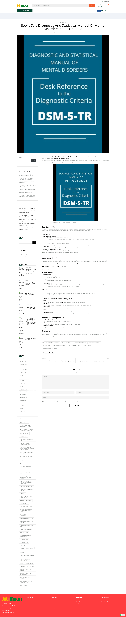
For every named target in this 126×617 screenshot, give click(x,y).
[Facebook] (46, 352)
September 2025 (23, 369)
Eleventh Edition (23, 503)
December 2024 (23, 389)
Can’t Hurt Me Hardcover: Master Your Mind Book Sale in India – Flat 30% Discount (27, 448)
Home (18, 16)
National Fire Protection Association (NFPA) (25, 536)
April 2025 (22, 383)
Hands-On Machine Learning (26, 518)
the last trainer (23, 585)
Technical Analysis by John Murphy (26, 570)
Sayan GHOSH (22, 223)
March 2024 (22, 411)
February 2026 (23, 358)
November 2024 (23, 392)
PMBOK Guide (23, 545)
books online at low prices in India (26, 440)
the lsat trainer (62, 263)
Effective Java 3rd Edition (25, 500)
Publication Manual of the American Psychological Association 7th (26, 559)
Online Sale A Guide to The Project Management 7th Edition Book (31, 271)
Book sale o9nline (24, 433)
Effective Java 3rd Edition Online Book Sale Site (29, 295)
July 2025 (22, 375)
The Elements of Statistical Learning (26, 578)
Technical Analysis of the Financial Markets (26, 574)
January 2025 (23, 386)
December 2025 (23, 364)
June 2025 (22, 378)
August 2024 (23, 400)
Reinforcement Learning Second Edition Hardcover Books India (31, 308)
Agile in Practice (23, 422)
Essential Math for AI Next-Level (27, 506)
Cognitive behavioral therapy (26, 460)
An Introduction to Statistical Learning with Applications (26, 430)
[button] (107, 5)
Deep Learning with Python (26, 486)
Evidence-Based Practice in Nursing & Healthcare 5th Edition (26, 510)
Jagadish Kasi (22, 211)
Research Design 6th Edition (26, 563)
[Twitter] (49, 352)
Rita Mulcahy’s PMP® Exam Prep (27, 566)
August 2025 (23, 372)
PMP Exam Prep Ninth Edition (26, 548)
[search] (92, 5)
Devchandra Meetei (23, 215)
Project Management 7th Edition (27, 555)
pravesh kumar (59, 32)
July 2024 (22, 403)
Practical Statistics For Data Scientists (26, 551)
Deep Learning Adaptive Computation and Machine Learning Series (26, 482)
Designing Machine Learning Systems (26, 490)
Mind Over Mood (24, 532)
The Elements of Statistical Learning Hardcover (26, 582)
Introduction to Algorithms (26, 529)
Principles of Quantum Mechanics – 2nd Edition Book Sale (30, 340)
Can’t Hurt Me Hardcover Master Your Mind (27, 453)
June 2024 (22, 405)
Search (20, 157)
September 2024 (23, 397)
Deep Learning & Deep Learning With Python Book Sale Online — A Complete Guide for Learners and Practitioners (31, 322)
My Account (106, 1)
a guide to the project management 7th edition (25, 426)
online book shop (24, 539)
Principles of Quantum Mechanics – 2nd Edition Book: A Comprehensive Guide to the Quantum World (27, 197)
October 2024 (23, 394)
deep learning (23, 463)
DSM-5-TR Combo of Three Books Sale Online (26, 497)
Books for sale (23, 436)
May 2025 (22, 380)
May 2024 (22, 408)
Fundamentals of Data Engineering (25, 515)
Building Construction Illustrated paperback (25, 444)
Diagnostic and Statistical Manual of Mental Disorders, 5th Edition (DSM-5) (60, 156)
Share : (43, 352)
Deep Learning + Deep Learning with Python (27, 472)
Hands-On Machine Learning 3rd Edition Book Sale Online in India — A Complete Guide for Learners (27, 191)
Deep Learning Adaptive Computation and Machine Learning (26, 477)
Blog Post (23, 16)
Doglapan (22, 493)
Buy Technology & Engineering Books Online (30, 283)
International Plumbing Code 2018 (26, 526)
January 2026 (23, 361)
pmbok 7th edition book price (73, 263)
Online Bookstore (24, 542)
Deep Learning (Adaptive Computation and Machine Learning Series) (26, 468)
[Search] (34, 242)
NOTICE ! (99, 10)
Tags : (43, 342)
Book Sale (22, 256)
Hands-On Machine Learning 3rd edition (26, 522)
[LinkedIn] (52, 352)
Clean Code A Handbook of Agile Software (27, 457)
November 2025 (23, 367)
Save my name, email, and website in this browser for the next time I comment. (60, 401)
